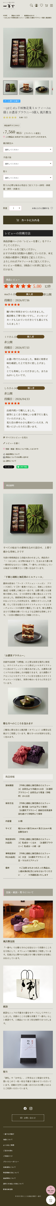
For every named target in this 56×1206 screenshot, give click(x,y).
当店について (8, 1139)
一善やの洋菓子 (8, 1134)
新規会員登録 (8, 1189)
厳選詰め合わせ (29, 15)
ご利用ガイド (8, 1156)
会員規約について (9, 1167)
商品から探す (15, 15)
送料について (11, 461)
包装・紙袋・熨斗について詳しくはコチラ (22, 449)
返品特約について (13, 454)
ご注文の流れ (8, 1150)
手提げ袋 (7, 157)
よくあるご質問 (8, 1145)
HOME (5, 15)
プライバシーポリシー (11, 1162)
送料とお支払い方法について (13, 1184)
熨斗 (5, 171)
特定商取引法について (11, 1172)
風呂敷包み (8, 143)
